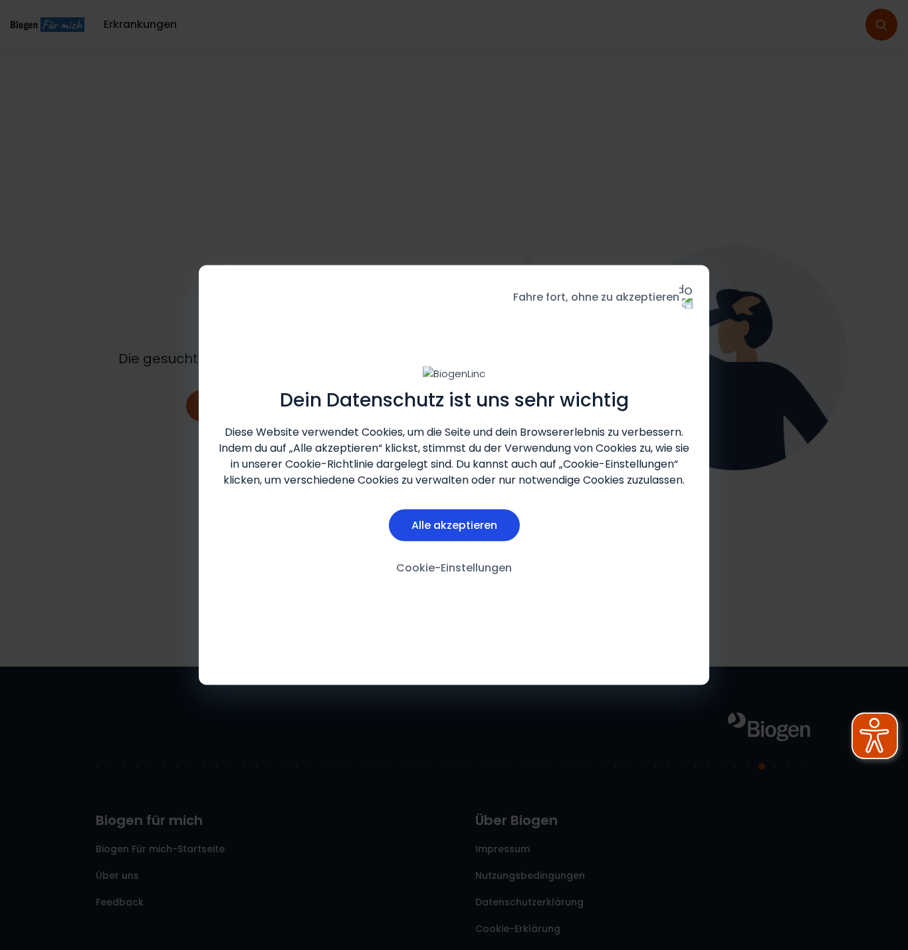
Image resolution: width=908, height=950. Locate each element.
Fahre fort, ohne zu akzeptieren (596, 297)
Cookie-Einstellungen (454, 567)
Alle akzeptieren (454, 524)
